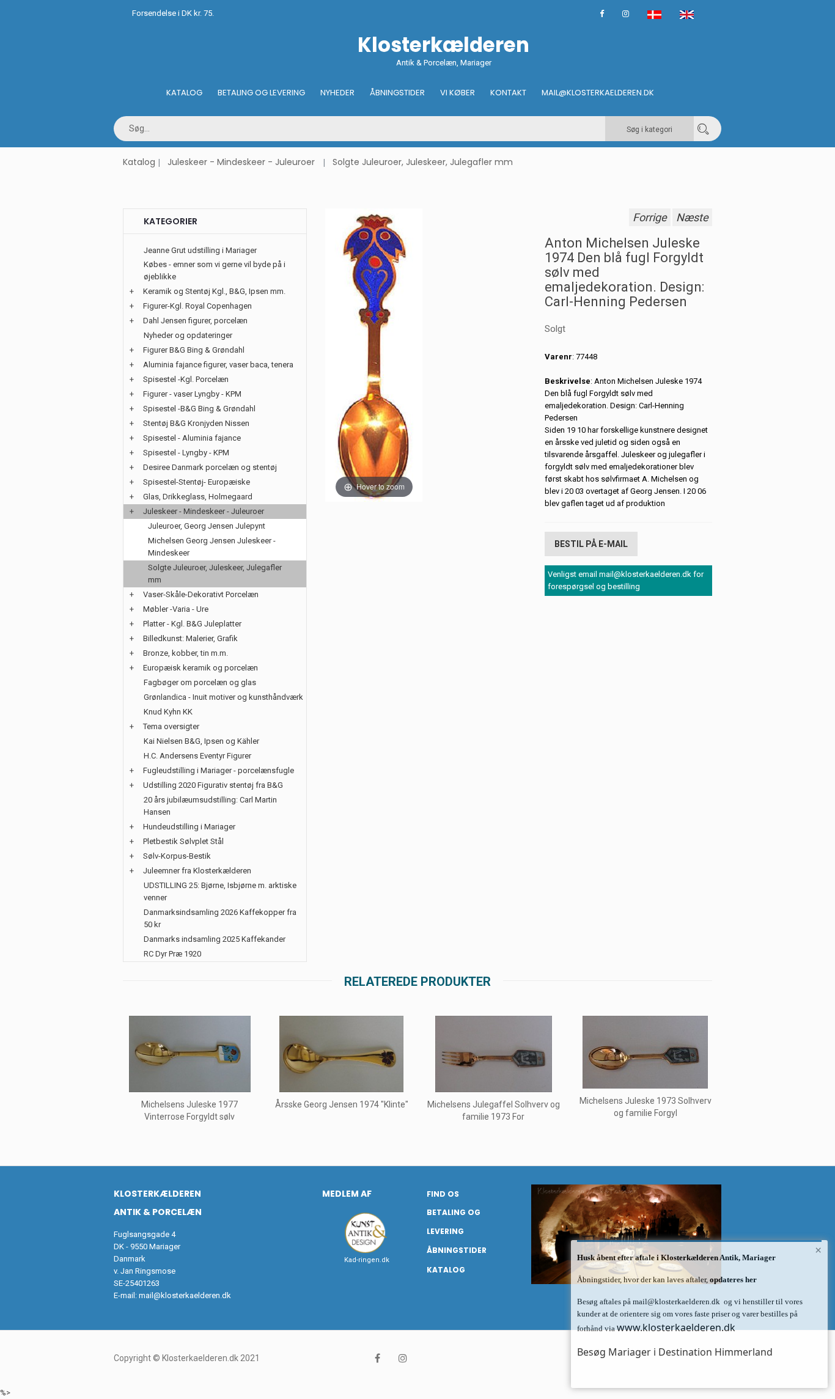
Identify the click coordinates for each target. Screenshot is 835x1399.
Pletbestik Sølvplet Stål (183, 841)
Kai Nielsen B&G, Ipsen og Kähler (201, 741)
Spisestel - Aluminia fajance (192, 437)
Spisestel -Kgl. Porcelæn (186, 379)
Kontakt (508, 92)
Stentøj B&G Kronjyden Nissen (196, 423)
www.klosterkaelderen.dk (676, 1327)
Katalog (184, 92)
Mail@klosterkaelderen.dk (598, 92)
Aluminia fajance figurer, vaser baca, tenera (218, 364)
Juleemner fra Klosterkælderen (197, 870)
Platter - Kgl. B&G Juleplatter (192, 623)
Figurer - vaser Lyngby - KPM (192, 393)
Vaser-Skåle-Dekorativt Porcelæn (201, 594)
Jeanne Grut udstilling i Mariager (200, 250)
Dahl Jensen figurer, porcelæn (195, 320)
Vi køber (457, 92)
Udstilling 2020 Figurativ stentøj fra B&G (213, 785)
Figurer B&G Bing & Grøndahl (194, 349)
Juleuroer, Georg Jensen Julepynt (206, 526)
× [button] (818, 1250)
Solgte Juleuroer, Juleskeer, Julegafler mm (423, 162)
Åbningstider (397, 92)
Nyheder (337, 92)
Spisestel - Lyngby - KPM (186, 452)
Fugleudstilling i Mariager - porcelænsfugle (218, 770)
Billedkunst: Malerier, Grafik (190, 638)
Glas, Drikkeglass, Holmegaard (197, 496)
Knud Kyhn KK (168, 711)
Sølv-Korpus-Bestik (177, 856)
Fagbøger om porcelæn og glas (200, 682)
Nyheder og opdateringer (188, 335)
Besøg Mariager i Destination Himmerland (675, 1352)
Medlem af (347, 1194)
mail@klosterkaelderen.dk (185, 1295)
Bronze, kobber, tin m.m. (185, 653)
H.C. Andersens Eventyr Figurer (197, 755)
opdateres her (732, 1279)
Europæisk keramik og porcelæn (200, 667)
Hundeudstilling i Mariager (189, 826)
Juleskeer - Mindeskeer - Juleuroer (241, 162)
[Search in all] (703, 128)
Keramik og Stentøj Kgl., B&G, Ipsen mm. (214, 291)
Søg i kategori (649, 129)
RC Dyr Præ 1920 (172, 953)
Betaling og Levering (261, 92)
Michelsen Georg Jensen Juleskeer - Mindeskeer (212, 546)
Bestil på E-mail (591, 544)
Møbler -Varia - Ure (175, 609)
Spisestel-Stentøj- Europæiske (196, 482)
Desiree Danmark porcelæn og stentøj (210, 467)
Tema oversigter (171, 726)
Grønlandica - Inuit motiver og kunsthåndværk (223, 697)
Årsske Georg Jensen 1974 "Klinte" (341, 1104)
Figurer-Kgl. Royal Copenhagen (197, 305)
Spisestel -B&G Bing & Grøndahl (199, 408)
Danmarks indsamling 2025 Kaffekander (214, 939)
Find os (443, 1194)
